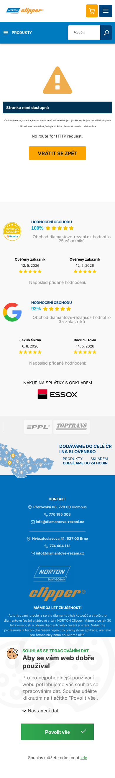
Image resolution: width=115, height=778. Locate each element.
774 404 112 (60, 546)
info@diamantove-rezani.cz (60, 522)
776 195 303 (60, 514)
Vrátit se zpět (57, 153)
